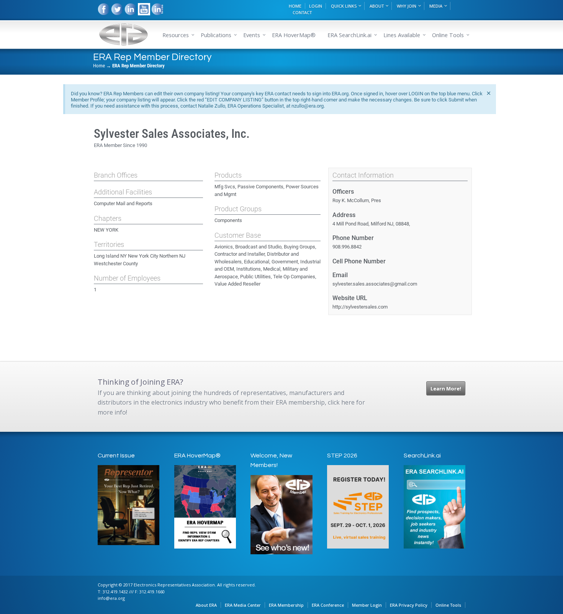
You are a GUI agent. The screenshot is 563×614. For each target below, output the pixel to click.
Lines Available (401, 35)
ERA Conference (328, 605)
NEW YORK (106, 230)
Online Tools (448, 605)
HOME (295, 6)
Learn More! (445, 388)
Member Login (367, 605)
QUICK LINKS (344, 6)
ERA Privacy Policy (408, 605)
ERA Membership (286, 605)
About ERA (206, 605)
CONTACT (302, 12)
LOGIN (315, 6)
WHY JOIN (406, 6)
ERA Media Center (243, 605)
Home (99, 66)
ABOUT (377, 6)
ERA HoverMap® (294, 35)
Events (251, 35)
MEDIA (435, 6)
